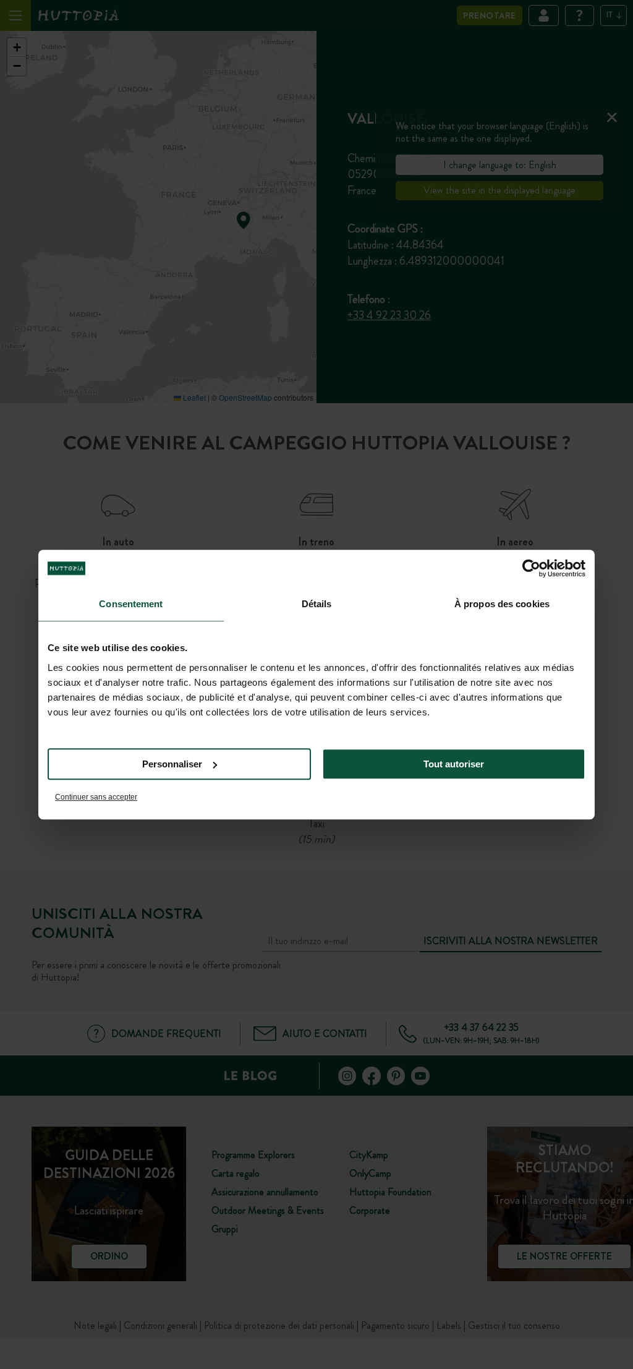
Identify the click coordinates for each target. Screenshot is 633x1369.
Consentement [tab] (131, 604)
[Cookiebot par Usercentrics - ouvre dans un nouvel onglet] (531, 568)
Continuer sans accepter (96, 797)
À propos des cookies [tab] (502, 604)
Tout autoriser (453, 764)
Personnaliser (172, 764)
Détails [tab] (317, 604)
